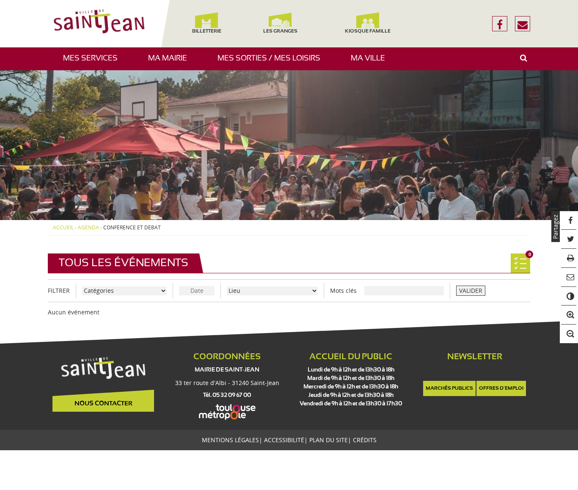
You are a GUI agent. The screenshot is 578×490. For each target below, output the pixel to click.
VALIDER (470, 290)
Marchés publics (449, 388)
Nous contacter (103, 404)
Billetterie (206, 31)
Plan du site (328, 440)
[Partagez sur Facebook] (569, 221)
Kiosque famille (368, 31)
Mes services (93, 62)
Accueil (63, 227)
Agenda (88, 227)
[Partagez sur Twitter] (569, 239)
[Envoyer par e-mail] (569, 277)
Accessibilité (284, 440)
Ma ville (371, 62)
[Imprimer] (569, 258)
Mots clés (343, 290)
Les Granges (280, 31)
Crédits (365, 440)
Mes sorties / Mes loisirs (272, 62)
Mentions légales (230, 440)
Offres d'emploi (501, 388)
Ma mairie (170, 62)
